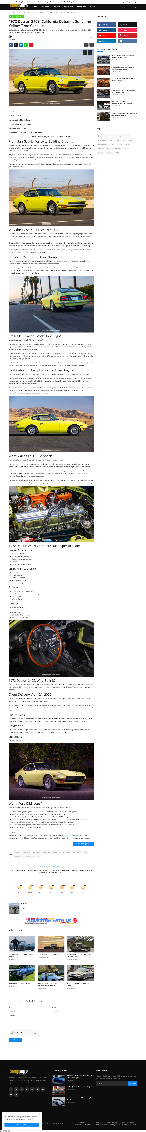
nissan (117, 140)
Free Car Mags (54, 2)
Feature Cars (18, 13)
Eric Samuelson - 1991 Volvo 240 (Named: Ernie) (79, 955)
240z (38, 856)
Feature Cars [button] (68, 7)
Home (10, 13)
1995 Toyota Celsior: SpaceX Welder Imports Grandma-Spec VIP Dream (30, 871)
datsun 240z (36, 852)
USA (111, 140)
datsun (17, 852)
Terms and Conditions (110, 1122)
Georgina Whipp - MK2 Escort (20, 983)
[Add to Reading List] (91, 45)
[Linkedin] (43, 1089)
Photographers (115, 1125)
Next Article (56, 867)
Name (11, 1007)
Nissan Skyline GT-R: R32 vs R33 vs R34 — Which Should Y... (123, 91)
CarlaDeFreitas (42, 957)
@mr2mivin (21, 128)
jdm (99, 136)
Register (129, 2)
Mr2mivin (24, 904)
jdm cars (114, 136)
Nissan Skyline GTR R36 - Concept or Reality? (80, 1099)
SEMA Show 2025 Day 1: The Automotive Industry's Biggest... (122, 103)
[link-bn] (51, 921)
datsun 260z (46, 852)
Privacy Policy (96, 1122)
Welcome (11, 2)
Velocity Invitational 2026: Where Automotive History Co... (122, 56)
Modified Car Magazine (68, 2)
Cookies (78, 1125)
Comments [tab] (16, 1001)
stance (109, 148)
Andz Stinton (70, 988)
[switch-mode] (135, 2)
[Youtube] (32, 1089)
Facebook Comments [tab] (34, 1001)
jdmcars (100, 153)
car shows (109, 153)
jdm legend (76, 852)
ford (124, 140)
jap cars (85, 852)
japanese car (30, 856)
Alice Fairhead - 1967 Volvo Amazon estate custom (48, 984)
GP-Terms (132, 1125)
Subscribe (132, 1084)
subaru (126, 148)
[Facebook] (11, 1089)
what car (119, 144)
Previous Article (44, 867)
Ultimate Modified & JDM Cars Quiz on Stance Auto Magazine (124, 114)
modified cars (102, 140)
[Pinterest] (37, 1089)
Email (54, 1007)
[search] (135, 7)
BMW (117, 153)
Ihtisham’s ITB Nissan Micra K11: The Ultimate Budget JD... (80, 1077)
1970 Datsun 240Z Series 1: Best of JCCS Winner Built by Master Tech (72, 871)
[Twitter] (16, 1089)
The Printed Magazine (82, 844)
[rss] (16, 1094)
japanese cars (19, 856)
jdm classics (66, 852)
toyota (112, 144)
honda (127, 144)
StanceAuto (12, 959)
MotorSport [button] (81, 7)
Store (35, 7)
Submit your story (71, 835)
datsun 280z (26, 852)
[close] (39, 1114)
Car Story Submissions (23, 2)
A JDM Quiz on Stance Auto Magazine (80, 1087)
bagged (131, 140)
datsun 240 (56, 852)
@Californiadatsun (24, 120)
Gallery (124, 1125)
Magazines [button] (56, 7)
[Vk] (11, 1094)
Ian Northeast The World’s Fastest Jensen (21, 955)
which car (101, 148)
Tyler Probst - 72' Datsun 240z (49, 954)
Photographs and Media (91, 1125)
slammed (117, 148)
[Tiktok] (27, 1089)
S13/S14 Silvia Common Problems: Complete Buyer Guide (122, 68)
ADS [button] (102, 7)
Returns (122, 1122)
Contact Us (81, 1122)
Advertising (104, 1125)
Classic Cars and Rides (30, 13)
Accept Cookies (22, 1124)
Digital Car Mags (43, 2)
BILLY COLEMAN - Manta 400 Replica (78, 984)
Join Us (34, 2)
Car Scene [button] (93, 7)
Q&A (88, 1122)
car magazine (102, 144)
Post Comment (15, 1040)
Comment (12, 1016)
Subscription (131, 1122)
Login (123, 2)
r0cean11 (114, 60)
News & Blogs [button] (44, 7)
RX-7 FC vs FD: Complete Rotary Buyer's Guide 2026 (122, 80)
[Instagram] (21, 1089)
